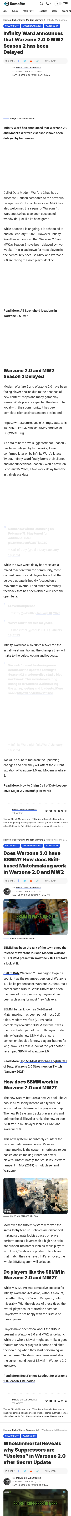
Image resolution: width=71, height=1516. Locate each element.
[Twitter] (47, 811)
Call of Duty (12, 26)
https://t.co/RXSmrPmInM (35, 693)
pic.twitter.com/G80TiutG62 (27, 542)
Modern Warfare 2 (32, 26)
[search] (41, 3)
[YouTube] (51, 811)
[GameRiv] (14, 3)
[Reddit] (66, 811)
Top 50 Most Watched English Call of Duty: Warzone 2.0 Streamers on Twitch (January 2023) (35, 1066)
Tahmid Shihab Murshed (28, 68)
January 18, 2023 (48, 613)
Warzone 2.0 (51, 26)
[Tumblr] (62, 811)
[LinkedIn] (58, 811)
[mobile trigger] (65, 3)
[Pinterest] (55, 811)
